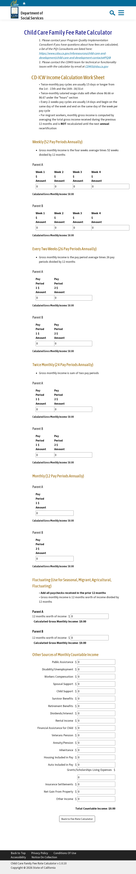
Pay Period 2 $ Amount (59, 285)
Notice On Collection (44, 857)
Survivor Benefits (62, 698)
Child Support (65, 691)
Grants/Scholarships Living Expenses (89, 770)
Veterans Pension (62, 735)
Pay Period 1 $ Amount (41, 285)
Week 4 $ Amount (96, 176)
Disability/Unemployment (57, 669)
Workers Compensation (58, 676)
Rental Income (64, 720)
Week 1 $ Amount (41, 176)
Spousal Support (63, 684)
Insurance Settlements (59, 784)
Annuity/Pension (63, 743)
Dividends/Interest (61, 713)
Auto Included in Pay (60, 764)
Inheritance (66, 750)
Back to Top (18, 853)
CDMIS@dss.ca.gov (96, 66)
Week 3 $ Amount (78, 176)
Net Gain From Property (58, 791)
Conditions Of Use (65, 853)
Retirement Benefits (60, 706)
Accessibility (18, 857)
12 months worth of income (49, 616)
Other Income (64, 799)
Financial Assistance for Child (55, 728)
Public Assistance (62, 662)
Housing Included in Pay (58, 757)
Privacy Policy (39, 853)
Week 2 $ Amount (59, 176)
